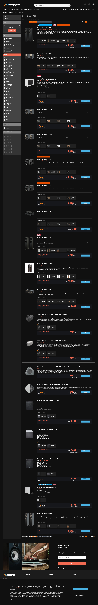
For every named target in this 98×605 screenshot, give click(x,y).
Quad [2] (7, 104)
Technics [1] (8, 114)
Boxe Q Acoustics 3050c (44, 513)
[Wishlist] (89, 5)
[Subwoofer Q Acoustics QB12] (29, 497)
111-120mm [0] (9, 145)
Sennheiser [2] (8, 110)
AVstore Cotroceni (75, 578)
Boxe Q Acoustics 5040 (44, 28)
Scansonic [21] (8, 109)
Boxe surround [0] (9, 42)
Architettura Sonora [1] (10, 59)
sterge (18, 54)
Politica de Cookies (21, 588)
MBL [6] (7, 93)
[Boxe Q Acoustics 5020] (29, 195)
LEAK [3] (7, 90)
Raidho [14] (8, 106)
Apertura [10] (8, 57)
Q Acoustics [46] (9, 103)
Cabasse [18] (8, 73)
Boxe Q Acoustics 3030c (44, 54)
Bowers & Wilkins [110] (10, 72)
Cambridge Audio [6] (9, 75)
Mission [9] (8, 94)
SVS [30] (7, 113)
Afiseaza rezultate (12, 30)
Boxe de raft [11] (8, 39)
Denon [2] (7, 78)
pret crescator (40, 21)
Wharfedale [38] (9, 117)
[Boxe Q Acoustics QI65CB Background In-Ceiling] (29, 389)
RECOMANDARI (71, 9)
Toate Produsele (9, 16)
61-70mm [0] (8, 137)
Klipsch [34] (8, 88)
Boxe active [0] (8, 48)
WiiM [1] (7, 119)
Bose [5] (7, 71)
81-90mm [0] (8, 140)
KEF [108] (7, 87)
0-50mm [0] (8, 135)
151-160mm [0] (9, 151)
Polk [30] (7, 100)
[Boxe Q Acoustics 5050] (29, 247)
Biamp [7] (7, 69)
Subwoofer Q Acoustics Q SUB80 (47, 430)
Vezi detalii (85, 45)
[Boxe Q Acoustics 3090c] (29, 299)
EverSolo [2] (8, 81)
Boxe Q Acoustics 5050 (44, 238)
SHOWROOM (65, 9)
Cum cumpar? (51, 578)
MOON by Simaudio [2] (10, 97)
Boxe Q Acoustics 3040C (44, 264)
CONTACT (93, 9)
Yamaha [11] (8, 120)
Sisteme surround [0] (9, 47)
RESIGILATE (77, 9)
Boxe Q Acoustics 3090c (44, 290)
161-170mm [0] (9, 152)
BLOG (89, 9)
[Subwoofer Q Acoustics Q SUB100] (29, 469)
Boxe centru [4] (8, 41)
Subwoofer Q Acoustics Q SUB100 (48, 459)
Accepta (80, 589)
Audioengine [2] (8, 62)
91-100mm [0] (8, 142)
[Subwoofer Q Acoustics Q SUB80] (29, 441)
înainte (92, 21)
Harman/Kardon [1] (9, 84)
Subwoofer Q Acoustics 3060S (46, 79)
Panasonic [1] (8, 98)
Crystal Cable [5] (9, 76)
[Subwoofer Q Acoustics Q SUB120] (29, 412)
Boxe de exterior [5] (9, 50)
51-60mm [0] (8, 136)
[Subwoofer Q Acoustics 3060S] (29, 91)
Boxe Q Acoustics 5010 (44, 159)
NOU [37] (7, 127)
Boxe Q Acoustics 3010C (44, 134)
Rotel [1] (7, 107)
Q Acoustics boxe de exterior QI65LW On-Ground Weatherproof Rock (59, 367)
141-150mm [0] (9, 149)
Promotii (7, 18)
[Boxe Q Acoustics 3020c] (29, 119)
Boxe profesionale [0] (9, 51)
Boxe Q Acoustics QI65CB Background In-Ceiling (52, 384)
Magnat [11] (8, 91)
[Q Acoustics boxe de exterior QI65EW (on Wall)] (29, 350)
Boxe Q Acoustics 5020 (44, 185)
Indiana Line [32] (9, 85)
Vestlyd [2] (8, 116)
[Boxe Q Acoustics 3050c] (29, 523)
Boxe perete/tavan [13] (10, 45)
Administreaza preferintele (80, 595)
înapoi (80, 21)
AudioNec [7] (8, 63)
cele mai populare (32, 21)
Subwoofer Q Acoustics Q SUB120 (48, 400)
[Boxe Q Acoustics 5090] (29, 221)
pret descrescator (47, 21)
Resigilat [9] (8, 128)
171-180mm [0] (9, 154)
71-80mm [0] (8, 139)
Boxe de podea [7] (9, 38)
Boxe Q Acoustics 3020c (44, 109)
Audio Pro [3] (8, 66)
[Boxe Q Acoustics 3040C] (29, 273)
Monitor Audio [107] (9, 95)
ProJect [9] (7, 101)
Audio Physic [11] (9, 65)
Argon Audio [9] (8, 60)
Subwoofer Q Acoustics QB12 (46, 487)
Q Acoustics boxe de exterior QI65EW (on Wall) (52, 341)
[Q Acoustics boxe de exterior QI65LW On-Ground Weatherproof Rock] (29, 372)
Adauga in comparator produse (43, 44)
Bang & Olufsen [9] (9, 68)
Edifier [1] (7, 79)
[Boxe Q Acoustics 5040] (29, 37)
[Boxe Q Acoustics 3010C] (29, 144)
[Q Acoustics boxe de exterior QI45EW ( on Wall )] (29, 324)
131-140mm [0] (9, 148)
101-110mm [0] (9, 143)
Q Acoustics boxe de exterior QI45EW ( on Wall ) (52, 315)
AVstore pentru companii (31, 578)
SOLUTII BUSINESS (83, 9)
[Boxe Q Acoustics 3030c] (29, 63)
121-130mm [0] (9, 146)
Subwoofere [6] (8, 44)
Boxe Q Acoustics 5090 (44, 211)
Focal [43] (7, 82)
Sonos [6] (7, 112)
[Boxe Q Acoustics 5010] (29, 169)
